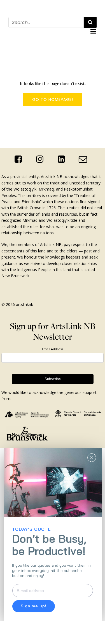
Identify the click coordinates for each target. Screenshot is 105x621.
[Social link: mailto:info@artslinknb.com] (85, 159)
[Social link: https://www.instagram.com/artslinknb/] (42, 159)
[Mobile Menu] (93, 31)
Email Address (52, 349)
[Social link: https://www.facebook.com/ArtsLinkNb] (20, 159)
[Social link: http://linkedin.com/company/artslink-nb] (63, 159)
